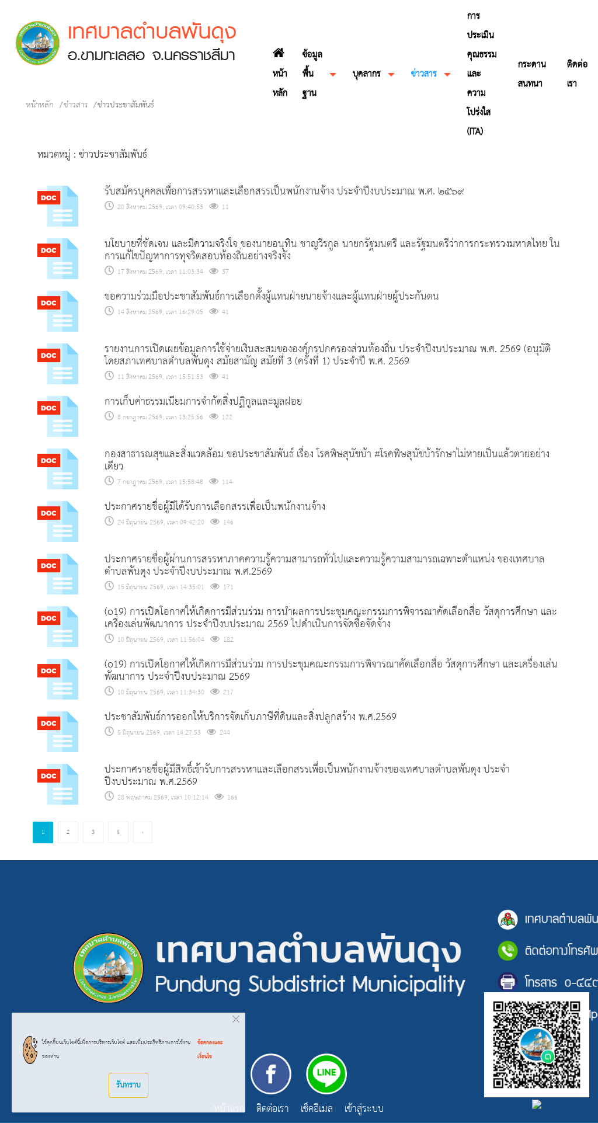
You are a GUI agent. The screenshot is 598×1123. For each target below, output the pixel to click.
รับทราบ (128, 1085)
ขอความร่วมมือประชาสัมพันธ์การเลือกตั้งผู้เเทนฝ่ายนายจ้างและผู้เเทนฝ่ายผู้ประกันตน (272, 297)
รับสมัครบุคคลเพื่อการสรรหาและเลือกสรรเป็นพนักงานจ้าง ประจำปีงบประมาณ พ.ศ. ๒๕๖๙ (284, 192)
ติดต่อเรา (272, 1110)
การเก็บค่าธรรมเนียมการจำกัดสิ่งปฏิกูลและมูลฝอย (203, 402)
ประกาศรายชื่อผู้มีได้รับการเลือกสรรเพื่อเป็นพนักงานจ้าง (215, 507)
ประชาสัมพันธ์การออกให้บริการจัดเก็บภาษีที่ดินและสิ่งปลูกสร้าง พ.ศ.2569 (251, 717)
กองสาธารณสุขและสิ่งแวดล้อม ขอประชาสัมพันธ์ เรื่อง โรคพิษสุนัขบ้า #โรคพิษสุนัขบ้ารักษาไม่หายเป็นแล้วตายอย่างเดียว (327, 460)
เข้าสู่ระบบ (364, 1110)
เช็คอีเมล (317, 1110)
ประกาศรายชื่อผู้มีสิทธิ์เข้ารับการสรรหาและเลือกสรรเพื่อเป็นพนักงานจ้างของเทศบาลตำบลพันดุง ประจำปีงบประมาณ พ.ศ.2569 (307, 776)
